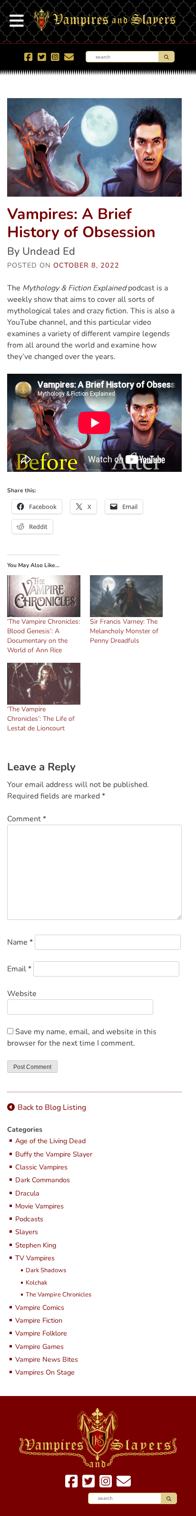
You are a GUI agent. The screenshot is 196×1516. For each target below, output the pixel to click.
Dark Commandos (42, 1180)
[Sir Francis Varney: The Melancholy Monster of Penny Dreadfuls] (126, 596)
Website (22, 993)
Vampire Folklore (41, 1333)
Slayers (26, 1232)
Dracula (27, 1193)
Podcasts (29, 1219)
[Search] (166, 56)
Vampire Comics (39, 1308)
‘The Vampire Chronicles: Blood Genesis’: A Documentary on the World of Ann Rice (43, 636)
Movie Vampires (39, 1206)
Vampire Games (39, 1347)
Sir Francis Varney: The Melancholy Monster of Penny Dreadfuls (124, 631)
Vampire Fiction (38, 1321)
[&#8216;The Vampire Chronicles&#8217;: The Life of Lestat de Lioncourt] (43, 684)
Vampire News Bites (46, 1360)
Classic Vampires (41, 1167)
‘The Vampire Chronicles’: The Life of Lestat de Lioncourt (41, 719)
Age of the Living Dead (50, 1141)
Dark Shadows (46, 1271)
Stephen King (35, 1245)
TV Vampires (35, 1258)
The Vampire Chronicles (58, 1295)
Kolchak (36, 1283)
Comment (26, 819)
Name (20, 942)
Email (19, 969)
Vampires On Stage (45, 1372)
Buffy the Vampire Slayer (53, 1154)
